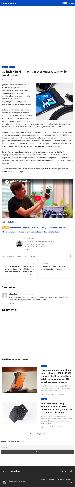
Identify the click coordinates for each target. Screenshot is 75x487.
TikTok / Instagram (65, 480)
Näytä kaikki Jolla (36, 434)
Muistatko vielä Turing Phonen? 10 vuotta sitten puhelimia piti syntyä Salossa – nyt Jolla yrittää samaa (56, 408)
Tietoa (69, 482)
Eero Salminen (30, 238)
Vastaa (12, 303)
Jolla (5, 67)
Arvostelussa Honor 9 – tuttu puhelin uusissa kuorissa (53, 267)
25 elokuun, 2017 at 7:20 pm (26, 294)
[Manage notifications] (4, 482)
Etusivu (43, 480)
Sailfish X (19, 256)
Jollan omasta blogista (16, 171)
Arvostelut (52, 480)
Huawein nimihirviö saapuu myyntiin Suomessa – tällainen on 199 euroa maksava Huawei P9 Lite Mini (19, 270)
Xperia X (32, 256)
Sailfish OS (11, 256)
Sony (12, 67)
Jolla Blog (12, 222)
